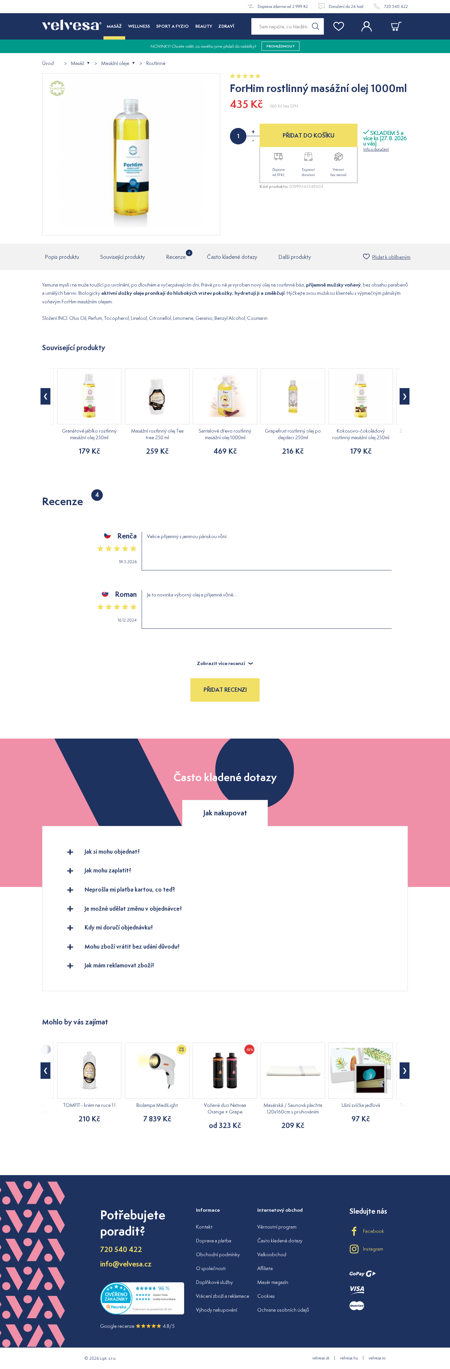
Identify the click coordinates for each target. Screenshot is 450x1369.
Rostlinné (155, 63)
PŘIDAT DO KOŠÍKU (308, 135)
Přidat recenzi (225, 689)
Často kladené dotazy (232, 256)
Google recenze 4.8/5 (137, 1326)
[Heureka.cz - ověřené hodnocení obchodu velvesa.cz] (142, 1313)
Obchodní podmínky (218, 1254)
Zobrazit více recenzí (221, 663)
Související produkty (122, 256)
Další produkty (294, 256)
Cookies (266, 1296)
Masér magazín (272, 1282)
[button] (45, 396)
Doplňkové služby (214, 1282)
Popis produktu (62, 256)
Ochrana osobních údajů (283, 1310)
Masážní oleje (115, 63)
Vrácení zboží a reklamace (222, 1296)
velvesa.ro (377, 1358)
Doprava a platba (213, 1240)
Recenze (176, 255)
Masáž (77, 63)
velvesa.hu (349, 1358)
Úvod (48, 63)
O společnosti (211, 1268)
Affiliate (265, 1268)
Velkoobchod (271, 1254)
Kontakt (204, 1227)
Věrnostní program (276, 1227)
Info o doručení (376, 149)
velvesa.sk (320, 1358)
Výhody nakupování (216, 1310)
